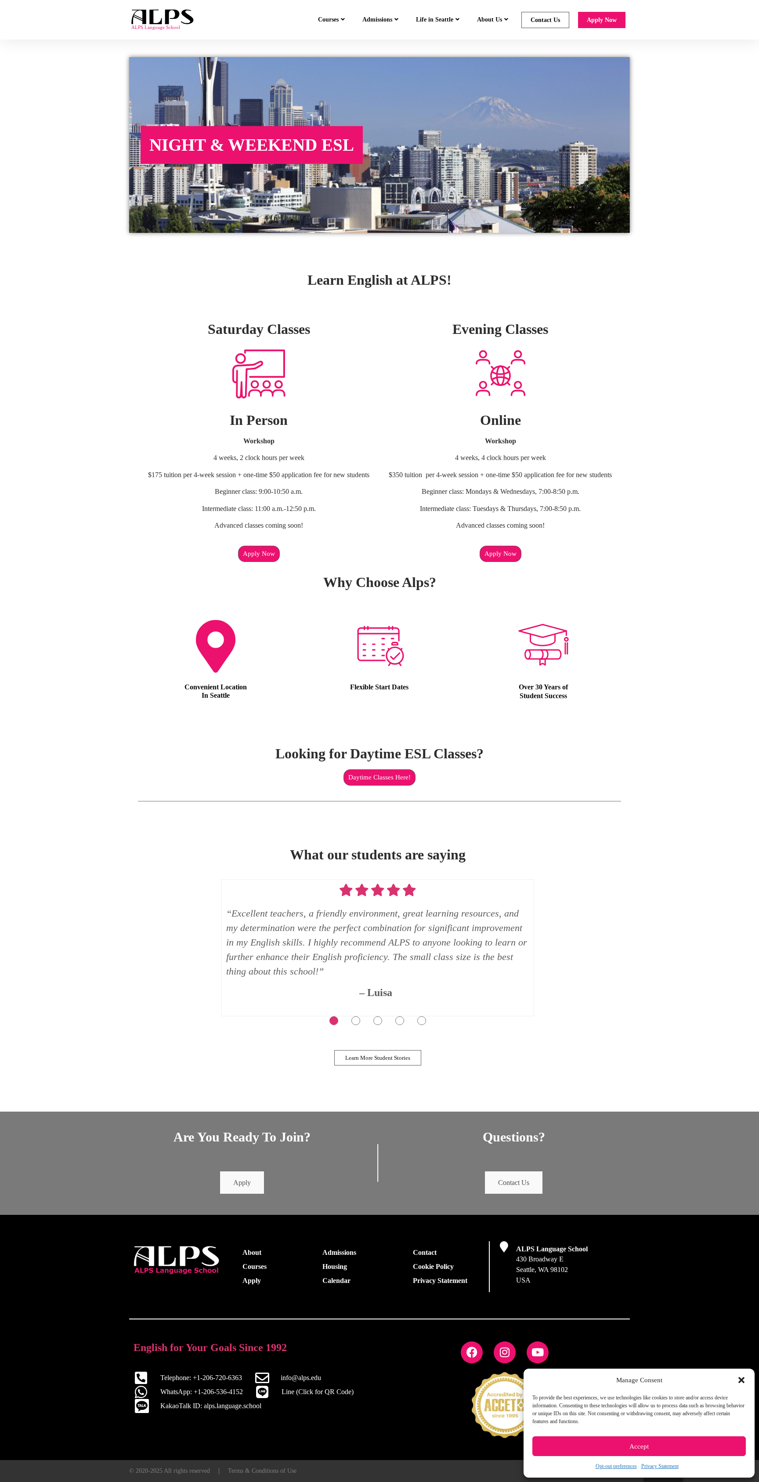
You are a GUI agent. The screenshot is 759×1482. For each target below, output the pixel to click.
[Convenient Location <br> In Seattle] (215, 646)
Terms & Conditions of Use (262, 1471)
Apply (242, 1182)
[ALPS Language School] (504, 1246)
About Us (489, 19)
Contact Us (545, 20)
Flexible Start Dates (379, 687)
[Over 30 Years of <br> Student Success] (543, 646)
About (251, 1252)
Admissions (377, 19)
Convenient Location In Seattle (215, 691)
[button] (741, 1380)
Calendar (336, 1280)
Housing (334, 1266)
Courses (328, 19)
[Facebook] (472, 1352)
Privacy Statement (660, 1466)
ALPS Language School (552, 1249)
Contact (425, 1252)
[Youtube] (538, 1352)
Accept (639, 1446)
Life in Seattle (434, 19)
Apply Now (602, 20)
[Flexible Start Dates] (379, 646)
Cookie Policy (433, 1266)
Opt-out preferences (616, 1466)
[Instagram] (505, 1352)
